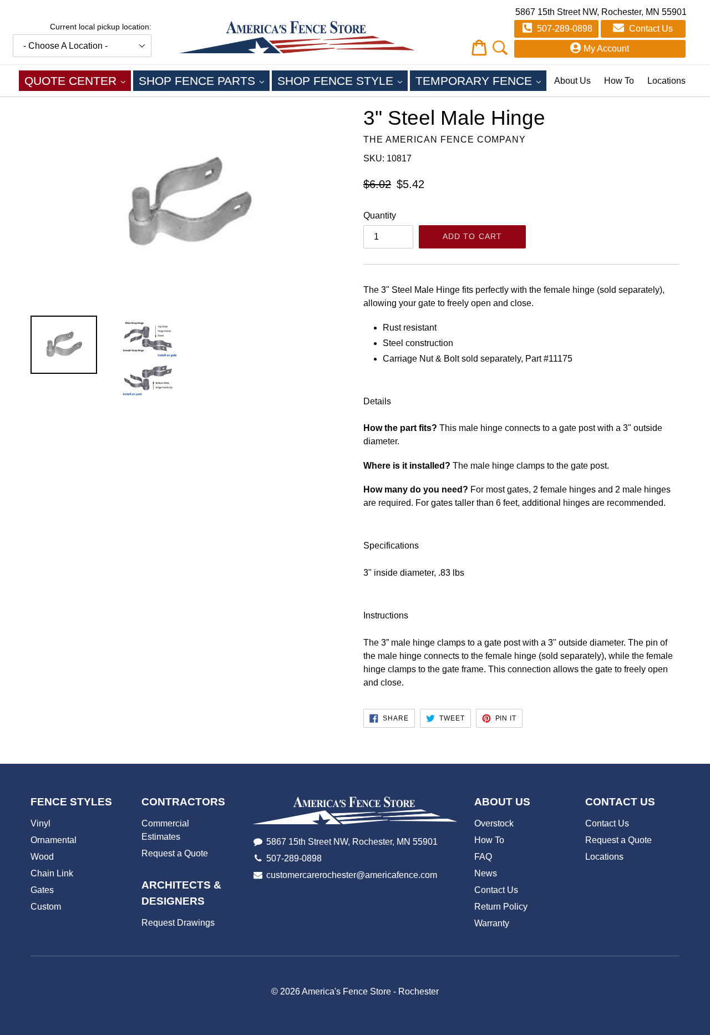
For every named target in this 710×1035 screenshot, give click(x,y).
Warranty (491, 923)
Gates (42, 890)
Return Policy (501, 906)
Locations (666, 80)
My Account (606, 48)
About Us (572, 80)
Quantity (379, 215)
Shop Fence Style (342, 80)
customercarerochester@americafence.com (351, 875)
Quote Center (77, 80)
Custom (46, 906)
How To (619, 80)
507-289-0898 (563, 28)
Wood (42, 856)
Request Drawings (178, 922)
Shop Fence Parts (204, 80)
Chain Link (52, 873)
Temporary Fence (480, 80)
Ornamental (54, 840)
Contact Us (650, 28)
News (485, 873)
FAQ (483, 856)
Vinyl (40, 823)
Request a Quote (174, 853)
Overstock (494, 823)
